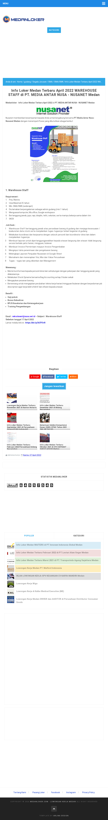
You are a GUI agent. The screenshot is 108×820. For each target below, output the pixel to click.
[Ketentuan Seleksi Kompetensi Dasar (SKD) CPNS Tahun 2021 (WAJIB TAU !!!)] (55, 418)
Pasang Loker (38, 792)
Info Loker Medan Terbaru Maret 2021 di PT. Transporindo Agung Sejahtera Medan (57, 560)
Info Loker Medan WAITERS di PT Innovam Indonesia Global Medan (49, 545)
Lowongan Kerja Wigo (27, 583)
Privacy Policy (88, 792)
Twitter (62, 376)
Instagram (71, 792)
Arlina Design (61, 816)
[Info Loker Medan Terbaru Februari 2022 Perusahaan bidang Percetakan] (22, 437)
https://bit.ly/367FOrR (35, 323)
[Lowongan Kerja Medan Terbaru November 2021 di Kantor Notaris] (22, 398)
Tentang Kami (19, 792)
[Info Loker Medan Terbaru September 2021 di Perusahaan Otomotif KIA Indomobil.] (22, 418)
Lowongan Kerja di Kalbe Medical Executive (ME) (40, 591)
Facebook (48, 376)
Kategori (54, 30)
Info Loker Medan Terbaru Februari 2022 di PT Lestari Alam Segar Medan (52, 552)
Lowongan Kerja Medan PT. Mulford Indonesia (39, 568)
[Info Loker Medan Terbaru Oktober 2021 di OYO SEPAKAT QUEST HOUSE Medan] (55, 437)
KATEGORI (79, 536)
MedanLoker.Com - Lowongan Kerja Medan (53, 802)
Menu (5, 3)
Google (35, 376)
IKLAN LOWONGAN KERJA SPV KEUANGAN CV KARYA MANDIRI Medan (50, 576)
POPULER (29, 536)
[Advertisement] (54, 58)
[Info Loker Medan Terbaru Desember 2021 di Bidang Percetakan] (55, 398)
